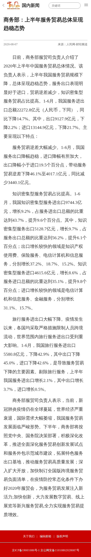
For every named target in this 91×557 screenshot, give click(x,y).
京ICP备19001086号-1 (26, 550)
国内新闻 (31, 5)
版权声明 (62, 536)
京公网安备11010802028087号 (59, 550)
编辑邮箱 (45, 536)
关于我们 (28, 536)
